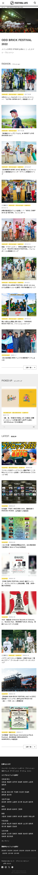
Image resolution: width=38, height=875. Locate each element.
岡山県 (9, 823)
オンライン (5, 841)
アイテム (23, 771)
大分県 (9, 834)
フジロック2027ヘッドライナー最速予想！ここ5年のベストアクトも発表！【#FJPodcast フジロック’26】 (19, 472)
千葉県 (16, 792)
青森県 (9, 782)
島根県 (14, 823)
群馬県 (4, 795)
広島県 (4, 823)
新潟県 (4, 802)
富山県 (25, 802)
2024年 (15, 850)
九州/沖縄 (5, 831)
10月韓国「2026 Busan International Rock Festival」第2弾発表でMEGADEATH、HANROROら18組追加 (17, 737)
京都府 (9, 816)
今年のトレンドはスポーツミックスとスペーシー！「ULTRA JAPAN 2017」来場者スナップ (18, 98)
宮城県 (20, 782)
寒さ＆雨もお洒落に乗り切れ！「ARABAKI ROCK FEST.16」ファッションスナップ (17, 322)
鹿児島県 (10, 836)
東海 (3, 806)
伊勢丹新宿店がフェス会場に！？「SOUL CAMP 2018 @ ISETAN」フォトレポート (18, 211)
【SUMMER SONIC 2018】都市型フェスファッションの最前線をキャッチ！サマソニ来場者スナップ (19, 172)
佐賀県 (4, 834)
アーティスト (14, 771)
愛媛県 (9, 826)
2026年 (4, 850)
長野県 (9, 802)
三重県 (20, 809)
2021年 (33, 850)
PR (5, 205)
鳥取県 (20, 823)
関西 (3, 813)
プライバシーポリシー (22, 861)
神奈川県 (10, 792)
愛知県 (9, 809)
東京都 (4, 792)
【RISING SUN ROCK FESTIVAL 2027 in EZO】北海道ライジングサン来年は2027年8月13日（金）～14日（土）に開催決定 (19, 698)
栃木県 (9, 795)
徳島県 (30, 823)
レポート (20, 94)
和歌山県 (31, 816)
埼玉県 (21, 792)
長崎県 (4, 836)
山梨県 (14, 802)
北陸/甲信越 (6, 799)
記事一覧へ (29, 367)
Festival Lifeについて (8, 861)
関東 (3, 789)
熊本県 (25, 834)
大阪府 (4, 816)
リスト (29, 771)
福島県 (4, 785)
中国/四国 (5, 821)
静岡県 (4, 809)
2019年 (10, 853)
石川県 (20, 802)
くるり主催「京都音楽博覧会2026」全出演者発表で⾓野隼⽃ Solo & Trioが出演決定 (19, 546)
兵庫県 (14, 816)
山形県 (30, 782)
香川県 (4, 826)
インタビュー (7, 412)
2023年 (21, 850)
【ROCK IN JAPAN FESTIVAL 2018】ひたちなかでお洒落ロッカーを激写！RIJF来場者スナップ (19, 286)
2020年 (4, 853)
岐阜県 (14, 809)
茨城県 (27, 792)
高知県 (14, 826)
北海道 (4, 782)
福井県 (30, 802)
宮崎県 (14, 834)
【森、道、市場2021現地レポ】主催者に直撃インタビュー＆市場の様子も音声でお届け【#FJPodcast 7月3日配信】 (18, 420)
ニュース (4, 467)
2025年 (10, 850)
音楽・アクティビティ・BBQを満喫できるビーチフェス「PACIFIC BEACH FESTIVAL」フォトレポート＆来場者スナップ (19, 249)
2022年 (27, 850)
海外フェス (12, 732)
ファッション (12, 94)
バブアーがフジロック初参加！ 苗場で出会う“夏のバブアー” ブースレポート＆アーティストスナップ (18, 660)
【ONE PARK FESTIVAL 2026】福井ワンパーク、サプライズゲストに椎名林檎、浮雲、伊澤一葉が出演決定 (18, 583)
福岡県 (30, 834)
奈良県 (20, 816)
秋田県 (25, 782)
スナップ (4, 94)
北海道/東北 (6, 779)
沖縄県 (20, 834)
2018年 (16, 853)
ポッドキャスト (17, 412)
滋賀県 (25, 816)
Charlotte (23, 872)
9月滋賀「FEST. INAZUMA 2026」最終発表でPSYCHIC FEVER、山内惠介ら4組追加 (18, 510)
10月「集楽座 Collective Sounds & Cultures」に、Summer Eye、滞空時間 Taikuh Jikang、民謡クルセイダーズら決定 (19, 622)
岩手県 (14, 782)
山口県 (25, 823)
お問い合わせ (7, 863)
